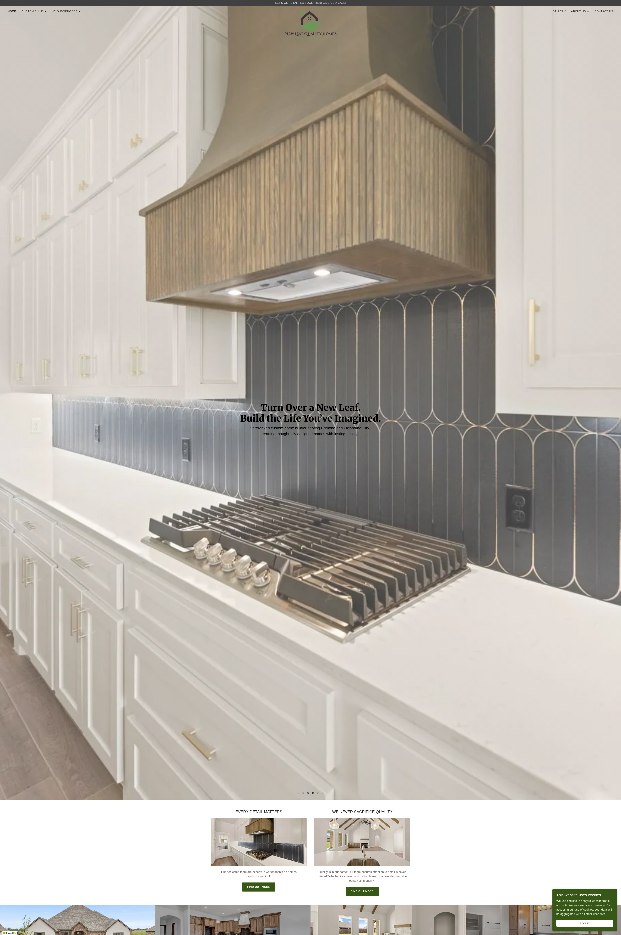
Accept (585, 923)
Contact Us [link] (603, 11)
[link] (310, 10)
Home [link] (12, 11)
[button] (298, 793)
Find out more (258, 887)
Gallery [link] (559, 11)
